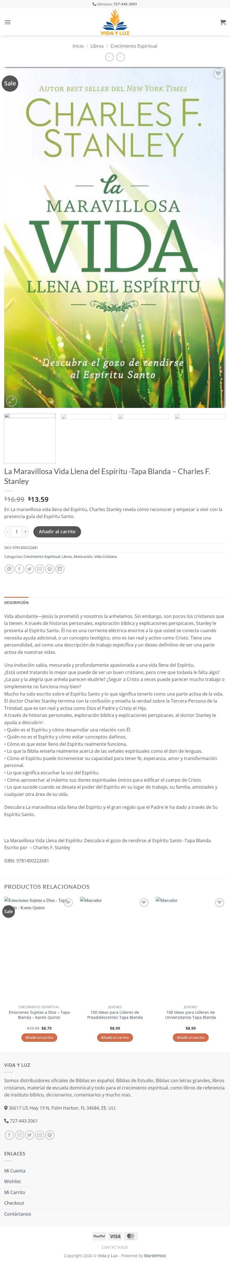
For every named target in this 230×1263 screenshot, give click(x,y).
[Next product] (109, 57)
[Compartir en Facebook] (19, 569)
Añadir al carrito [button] (39, 1037)
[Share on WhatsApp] (9, 569)
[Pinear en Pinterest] (49, 569)
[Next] (214, 237)
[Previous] (16, 237)
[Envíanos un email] (39, 1135)
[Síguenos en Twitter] (29, 1135)
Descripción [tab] (16, 602)
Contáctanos (17, 1214)
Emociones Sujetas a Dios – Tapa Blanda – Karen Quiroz (39, 1015)
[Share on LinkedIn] (60, 569)
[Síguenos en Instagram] (19, 1135)
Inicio (78, 46)
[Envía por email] (39, 569)
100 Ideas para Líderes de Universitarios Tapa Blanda (190, 1015)
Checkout (14, 1203)
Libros (97, 46)
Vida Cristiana (105, 556)
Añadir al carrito (57, 531)
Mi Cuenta (15, 1171)
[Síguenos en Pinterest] (49, 1135)
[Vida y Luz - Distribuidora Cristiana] (115, 22)
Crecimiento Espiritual (134, 46)
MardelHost (155, 1255)
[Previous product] (120, 57)
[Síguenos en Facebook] (9, 1135)
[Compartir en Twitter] (29, 569)
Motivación (83, 556)
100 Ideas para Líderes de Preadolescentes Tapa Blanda (115, 1015)
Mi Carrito (14, 1192)
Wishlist (12, 1181)
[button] (7, 22)
